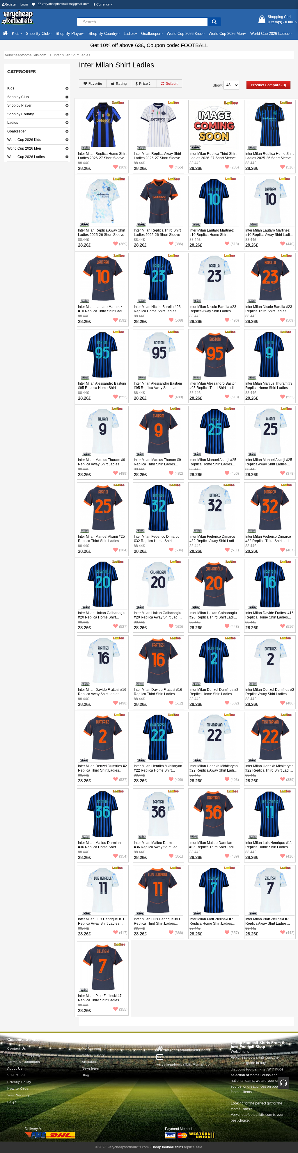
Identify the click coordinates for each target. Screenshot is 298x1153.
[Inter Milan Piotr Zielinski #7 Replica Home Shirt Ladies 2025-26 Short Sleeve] (214, 891)
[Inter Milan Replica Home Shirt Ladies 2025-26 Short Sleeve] (270, 125)
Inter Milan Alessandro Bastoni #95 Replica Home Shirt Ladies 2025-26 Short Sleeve (102, 387)
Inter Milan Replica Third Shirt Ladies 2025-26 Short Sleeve (157, 232)
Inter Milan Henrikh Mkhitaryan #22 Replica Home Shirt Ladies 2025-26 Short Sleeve (158, 770)
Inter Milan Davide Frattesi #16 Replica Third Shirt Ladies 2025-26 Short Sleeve (158, 694)
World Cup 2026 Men (24, 148)
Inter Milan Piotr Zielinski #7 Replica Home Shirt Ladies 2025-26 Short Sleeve (211, 923)
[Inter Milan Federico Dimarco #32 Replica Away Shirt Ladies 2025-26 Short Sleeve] (214, 508)
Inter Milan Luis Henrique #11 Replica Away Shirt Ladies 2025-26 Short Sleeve (101, 923)
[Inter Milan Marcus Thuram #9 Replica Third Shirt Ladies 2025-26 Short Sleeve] (158, 431)
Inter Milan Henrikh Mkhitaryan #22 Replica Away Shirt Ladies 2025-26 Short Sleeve (213, 770)
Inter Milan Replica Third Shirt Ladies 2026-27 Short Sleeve (212, 156)
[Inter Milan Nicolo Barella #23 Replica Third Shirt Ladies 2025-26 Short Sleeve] (270, 278)
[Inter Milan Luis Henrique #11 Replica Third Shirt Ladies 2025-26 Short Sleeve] (158, 891)
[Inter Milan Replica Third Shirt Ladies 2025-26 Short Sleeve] (158, 202)
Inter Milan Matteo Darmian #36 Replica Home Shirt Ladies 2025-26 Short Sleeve (101, 847)
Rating (121, 84)
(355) (123, 1009)
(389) (123, 244)
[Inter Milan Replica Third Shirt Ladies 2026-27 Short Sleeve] (214, 125)
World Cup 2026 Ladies (26, 157)
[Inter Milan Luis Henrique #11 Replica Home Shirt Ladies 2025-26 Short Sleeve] (270, 814)
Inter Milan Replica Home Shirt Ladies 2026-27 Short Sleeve (102, 156)
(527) (123, 627)
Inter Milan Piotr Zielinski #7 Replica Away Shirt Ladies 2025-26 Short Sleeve (267, 923)
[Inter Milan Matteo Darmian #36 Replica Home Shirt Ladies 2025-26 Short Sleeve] (102, 814)
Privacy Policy (19, 1082)
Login (24, 4)
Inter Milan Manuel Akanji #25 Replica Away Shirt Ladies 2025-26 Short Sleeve (268, 464)
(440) (290, 244)
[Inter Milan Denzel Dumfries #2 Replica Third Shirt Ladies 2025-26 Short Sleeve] (102, 738)
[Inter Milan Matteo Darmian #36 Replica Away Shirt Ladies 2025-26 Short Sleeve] (158, 814)
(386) (179, 244)
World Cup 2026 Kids (24, 140)
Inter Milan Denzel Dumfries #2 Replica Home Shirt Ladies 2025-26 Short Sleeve (213, 694)
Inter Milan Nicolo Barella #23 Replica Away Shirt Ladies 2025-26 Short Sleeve (212, 311)
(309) (123, 167)
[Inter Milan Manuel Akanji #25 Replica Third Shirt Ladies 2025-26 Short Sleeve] (102, 508)
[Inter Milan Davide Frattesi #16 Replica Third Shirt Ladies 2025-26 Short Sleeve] (158, 661)
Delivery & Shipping (23, 1055)
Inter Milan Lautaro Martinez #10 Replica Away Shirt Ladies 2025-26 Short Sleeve (269, 234)
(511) (235, 550)
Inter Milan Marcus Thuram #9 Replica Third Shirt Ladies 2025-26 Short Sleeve (157, 464)
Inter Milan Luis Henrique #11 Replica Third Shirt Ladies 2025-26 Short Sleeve (157, 923)
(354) (123, 856)
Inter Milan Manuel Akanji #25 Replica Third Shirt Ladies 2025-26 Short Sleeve (101, 541)
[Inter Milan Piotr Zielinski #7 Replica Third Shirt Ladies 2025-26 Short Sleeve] (102, 967)
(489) (179, 397)
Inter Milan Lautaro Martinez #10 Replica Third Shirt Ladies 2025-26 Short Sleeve (102, 311)
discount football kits (248, 1069)
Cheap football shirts (166, 1147)
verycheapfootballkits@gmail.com (65, 4)
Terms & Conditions (23, 1062)
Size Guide (16, 1075)
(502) (234, 703)
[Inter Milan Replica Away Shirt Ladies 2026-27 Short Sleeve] (158, 125)
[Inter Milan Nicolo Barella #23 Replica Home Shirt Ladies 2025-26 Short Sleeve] (158, 278)
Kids (10, 88)
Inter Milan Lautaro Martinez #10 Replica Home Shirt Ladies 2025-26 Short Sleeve (212, 234)
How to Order (18, 1088)
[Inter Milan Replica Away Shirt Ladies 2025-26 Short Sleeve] (102, 202)
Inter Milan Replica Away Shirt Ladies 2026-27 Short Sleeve (157, 156)
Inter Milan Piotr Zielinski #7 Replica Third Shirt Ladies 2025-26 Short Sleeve (100, 1000)
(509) (290, 320)
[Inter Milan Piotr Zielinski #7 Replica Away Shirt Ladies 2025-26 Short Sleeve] (270, 891)
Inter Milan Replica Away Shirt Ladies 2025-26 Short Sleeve (101, 232)
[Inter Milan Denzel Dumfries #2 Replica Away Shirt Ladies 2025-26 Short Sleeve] (270, 661)
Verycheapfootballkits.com (185, 1050)
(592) (123, 320)
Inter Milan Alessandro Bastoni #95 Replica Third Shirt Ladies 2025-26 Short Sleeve (213, 387)
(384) (123, 550)
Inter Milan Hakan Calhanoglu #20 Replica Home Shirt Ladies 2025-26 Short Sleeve (101, 617)
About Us (15, 1068)
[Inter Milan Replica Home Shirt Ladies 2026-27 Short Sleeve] (102, 125)
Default (172, 84)
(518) (234, 244)
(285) (234, 167)
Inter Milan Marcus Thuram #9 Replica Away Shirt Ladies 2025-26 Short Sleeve (101, 464)
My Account (91, 1048)
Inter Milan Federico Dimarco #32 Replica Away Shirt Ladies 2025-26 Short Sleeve (213, 541)
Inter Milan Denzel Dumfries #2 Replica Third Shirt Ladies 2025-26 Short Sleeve (102, 770)
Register (11, 4)
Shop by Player (19, 105)
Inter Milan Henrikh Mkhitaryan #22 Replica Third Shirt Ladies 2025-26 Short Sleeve (269, 770)
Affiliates (89, 1062)
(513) (234, 397)
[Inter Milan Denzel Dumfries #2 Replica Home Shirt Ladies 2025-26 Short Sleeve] (214, 661)
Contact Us (16, 1048)
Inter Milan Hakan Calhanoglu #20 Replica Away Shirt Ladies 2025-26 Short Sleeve (158, 617)
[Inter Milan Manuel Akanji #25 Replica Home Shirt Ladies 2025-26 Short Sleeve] (214, 431)
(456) (234, 473)
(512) (179, 703)
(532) (290, 397)
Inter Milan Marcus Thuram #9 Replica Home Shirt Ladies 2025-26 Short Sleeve (268, 387)
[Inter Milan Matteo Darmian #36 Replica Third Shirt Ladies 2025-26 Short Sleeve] (214, 814)
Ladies (12, 123)
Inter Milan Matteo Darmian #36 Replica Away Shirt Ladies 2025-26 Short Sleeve (158, 847)
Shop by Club (18, 97)
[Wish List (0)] (33, 4)
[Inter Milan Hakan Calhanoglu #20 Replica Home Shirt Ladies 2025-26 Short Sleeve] (102, 584)
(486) (290, 703)
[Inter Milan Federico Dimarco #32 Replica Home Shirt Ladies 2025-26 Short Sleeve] (158, 508)
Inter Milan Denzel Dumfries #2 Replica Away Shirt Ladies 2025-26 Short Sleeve (269, 694)
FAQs (12, 1102)
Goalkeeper (16, 131)
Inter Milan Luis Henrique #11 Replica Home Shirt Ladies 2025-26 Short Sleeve (268, 847)
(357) (234, 933)
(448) (234, 627)
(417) (123, 933)
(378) (290, 473)
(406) (179, 780)
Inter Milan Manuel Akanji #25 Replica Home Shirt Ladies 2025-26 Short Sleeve (212, 464)
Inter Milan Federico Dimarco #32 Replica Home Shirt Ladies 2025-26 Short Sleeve (157, 541)
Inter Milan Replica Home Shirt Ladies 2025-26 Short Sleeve (269, 156)
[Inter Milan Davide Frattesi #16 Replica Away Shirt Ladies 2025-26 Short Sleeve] (102, 661)
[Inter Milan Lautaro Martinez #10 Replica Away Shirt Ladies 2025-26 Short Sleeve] (270, 202)
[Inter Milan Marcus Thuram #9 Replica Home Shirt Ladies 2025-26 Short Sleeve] (270, 355)
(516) (290, 167)
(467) (290, 550)
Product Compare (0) (268, 85)
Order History (93, 1055)
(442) (290, 933)
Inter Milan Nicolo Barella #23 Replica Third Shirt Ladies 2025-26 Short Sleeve (268, 311)
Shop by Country (20, 114)
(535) (179, 627)
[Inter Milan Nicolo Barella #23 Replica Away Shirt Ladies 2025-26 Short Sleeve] (214, 278)
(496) (234, 320)
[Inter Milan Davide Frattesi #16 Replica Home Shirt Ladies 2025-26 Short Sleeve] (270, 584)
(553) (123, 397)
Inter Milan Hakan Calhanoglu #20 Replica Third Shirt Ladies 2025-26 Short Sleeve (213, 617)
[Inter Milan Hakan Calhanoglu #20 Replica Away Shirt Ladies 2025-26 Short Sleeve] (158, 584)
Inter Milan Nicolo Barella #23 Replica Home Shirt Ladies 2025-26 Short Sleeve (157, 311)
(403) (234, 780)
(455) (179, 167)
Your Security (18, 1095)
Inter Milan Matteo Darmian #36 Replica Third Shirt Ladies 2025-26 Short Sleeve (213, 847)
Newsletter (91, 1068)
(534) (179, 550)
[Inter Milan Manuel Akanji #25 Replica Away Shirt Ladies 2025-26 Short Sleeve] (270, 431)
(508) (179, 320)
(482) (179, 473)
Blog (85, 1075)
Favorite (95, 84)
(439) (234, 856)
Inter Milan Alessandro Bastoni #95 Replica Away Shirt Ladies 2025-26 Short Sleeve (158, 387)
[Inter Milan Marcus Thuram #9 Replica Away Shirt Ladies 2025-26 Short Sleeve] (102, 431)
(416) (290, 856)
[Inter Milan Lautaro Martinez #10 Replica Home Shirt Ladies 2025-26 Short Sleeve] (214, 202)
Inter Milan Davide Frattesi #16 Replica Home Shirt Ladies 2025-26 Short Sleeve (269, 617)
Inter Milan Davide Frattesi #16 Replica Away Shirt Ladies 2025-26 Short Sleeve (102, 694)
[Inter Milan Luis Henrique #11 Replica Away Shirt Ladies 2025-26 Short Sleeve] (102, 891)
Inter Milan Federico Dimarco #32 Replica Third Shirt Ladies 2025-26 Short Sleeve (269, 541)
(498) (123, 703)
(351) (179, 856)
